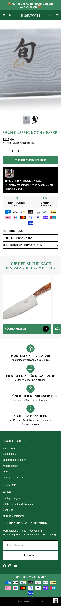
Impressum (9, 448)
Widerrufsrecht (11, 465)
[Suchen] (10, 15)
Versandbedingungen (14, 460)
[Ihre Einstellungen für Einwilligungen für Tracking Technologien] (55, 600)
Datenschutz (9, 454)
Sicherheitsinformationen (22, 245)
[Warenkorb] (57, 15)
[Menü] (3, 15)
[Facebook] (4, 566)
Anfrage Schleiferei (13, 516)
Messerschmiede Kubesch (34, 602)
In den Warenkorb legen (32, 159)
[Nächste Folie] (55, 304)
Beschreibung (13, 230)
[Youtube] (15, 566)
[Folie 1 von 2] (26, 120)
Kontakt (7, 492)
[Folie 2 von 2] (34, 120)
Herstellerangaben (18, 238)
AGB (5, 471)
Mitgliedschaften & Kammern (18, 504)
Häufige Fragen (11, 498)
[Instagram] (10, 566)
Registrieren (30, 555)
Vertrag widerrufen (13, 477)
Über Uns (8, 510)
